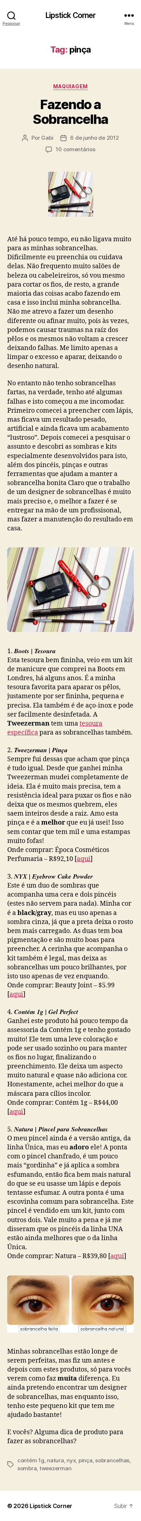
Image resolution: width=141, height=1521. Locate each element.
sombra (27, 1468)
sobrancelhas (112, 1460)
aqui (83, 859)
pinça (85, 1460)
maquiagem (70, 86)
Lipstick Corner (71, 15)
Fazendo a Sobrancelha (70, 112)
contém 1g (30, 1460)
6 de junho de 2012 (94, 137)
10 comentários (75, 149)
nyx (71, 1460)
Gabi (47, 137)
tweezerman (55, 1468)
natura (55, 1460)
